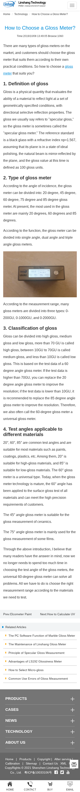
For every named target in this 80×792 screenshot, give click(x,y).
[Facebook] (56, 772)
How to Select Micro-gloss (26, 670)
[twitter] (62, 772)
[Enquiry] (74, 764)
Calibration (12, 763)
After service (62, 759)
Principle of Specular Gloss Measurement (36, 653)
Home (6, 14)
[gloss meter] (40, 274)
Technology (21, 14)
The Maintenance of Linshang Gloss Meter (37, 644)
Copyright (43, 759)
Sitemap (31, 763)
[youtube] (68, 772)
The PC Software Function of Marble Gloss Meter (42, 635)
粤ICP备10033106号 (38, 772)
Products (25, 759)
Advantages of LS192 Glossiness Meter (35, 661)
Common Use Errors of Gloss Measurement (38, 678)
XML (63, 763)
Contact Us (50, 763)
